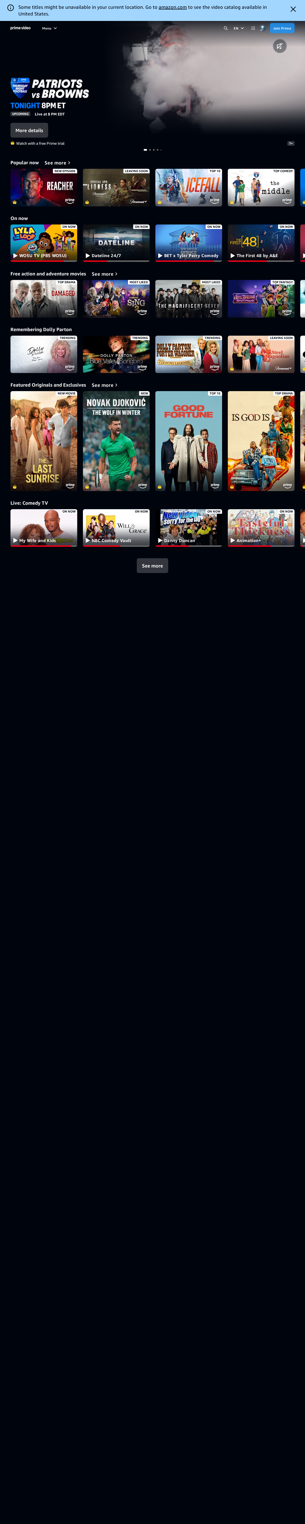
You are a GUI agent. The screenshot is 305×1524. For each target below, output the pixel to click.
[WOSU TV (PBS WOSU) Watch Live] (43, 243)
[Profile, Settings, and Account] (262, 28)
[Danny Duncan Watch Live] (188, 528)
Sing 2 (116, 299)
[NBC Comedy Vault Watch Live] (116, 528)
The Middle (261, 187)
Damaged (43, 299)
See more (152, 565)
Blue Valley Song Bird (116, 354)
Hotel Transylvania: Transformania (261, 299)
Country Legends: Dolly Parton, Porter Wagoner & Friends (188, 354)
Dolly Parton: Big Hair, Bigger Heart (43, 354)
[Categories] (253, 28)
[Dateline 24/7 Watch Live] (116, 243)
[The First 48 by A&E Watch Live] (261, 243)
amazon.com (173, 7)
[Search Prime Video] (225, 28)
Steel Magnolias (261, 354)
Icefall (188, 187)
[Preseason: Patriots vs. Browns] (203, 78)
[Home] (20, 28)
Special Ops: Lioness (116, 187)
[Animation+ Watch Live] (261, 528)
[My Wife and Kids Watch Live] (43, 528)
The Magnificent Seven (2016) (188, 299)
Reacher (43, 187)
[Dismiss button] (293, 9)
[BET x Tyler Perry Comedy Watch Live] (188, 243)
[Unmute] (280, 46)
